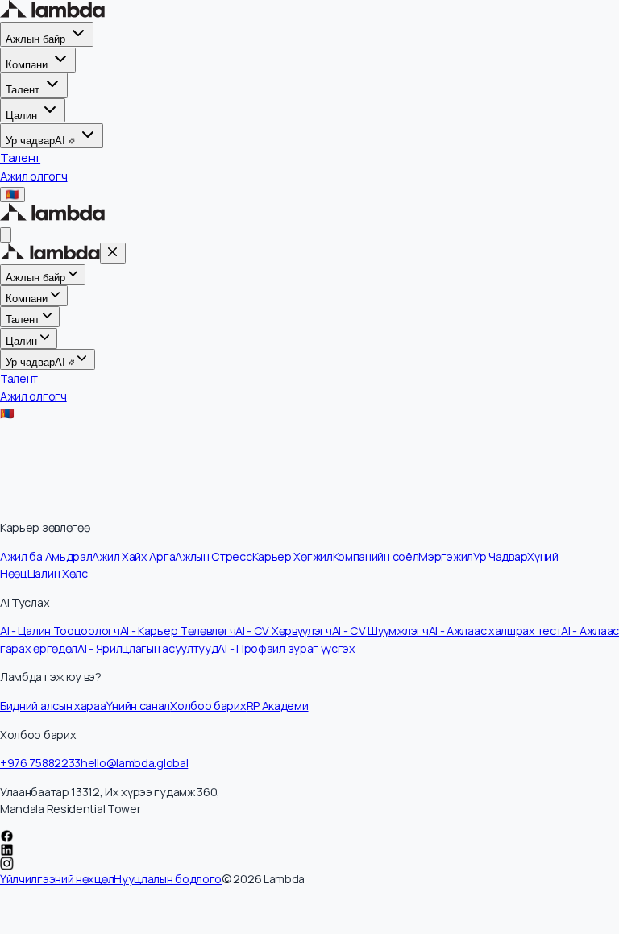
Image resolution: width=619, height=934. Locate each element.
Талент (22, 90)
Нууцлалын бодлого (168, 878)
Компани (27, 65)
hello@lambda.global (134, 762)
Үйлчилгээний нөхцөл (57, 878)
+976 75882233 (40, 762)
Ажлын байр (35, 39)
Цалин (21, 115)
